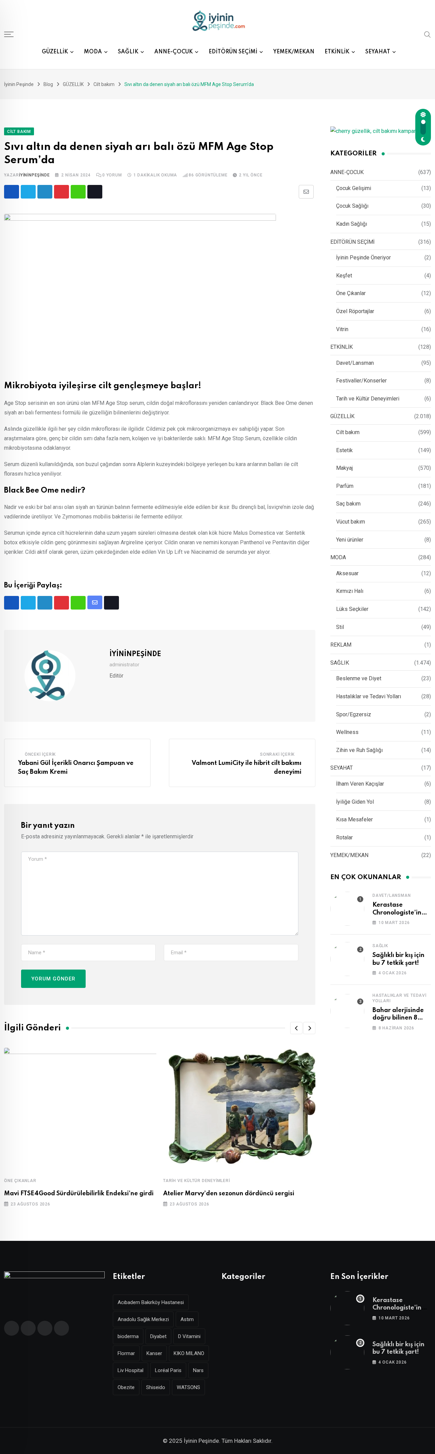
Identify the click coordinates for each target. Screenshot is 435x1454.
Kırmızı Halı (349, 591)
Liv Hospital (130, 1370)
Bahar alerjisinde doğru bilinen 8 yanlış (398, 1018)
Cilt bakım (348, 432)
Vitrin (342, 329)
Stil (340, 627)
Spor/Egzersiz (353, 714)
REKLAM (340, 645)
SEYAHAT (377, 52)
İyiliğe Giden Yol (355, 802)
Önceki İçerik (40, 754)
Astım (187, 1319)
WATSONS (188, 1387)
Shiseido (155, 1387)
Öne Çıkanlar (20, 1180)
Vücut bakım (350, 521)
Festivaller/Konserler (361, 380)
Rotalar (344, 837)
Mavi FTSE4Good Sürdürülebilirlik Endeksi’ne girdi (79, 1194)
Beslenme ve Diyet (358, 678)
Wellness (347, 732)
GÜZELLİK (55, 52)
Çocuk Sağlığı (352, 206)
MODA (93, 52)
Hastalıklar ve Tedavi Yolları (368, 696)
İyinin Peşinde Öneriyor (363, 257)
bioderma (128, 1336)
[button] (296, 1028)
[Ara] (427, 34)
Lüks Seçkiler (352, 609)
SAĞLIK (128, 52)
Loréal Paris (168, 1370)
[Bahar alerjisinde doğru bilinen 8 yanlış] (347, 1011)
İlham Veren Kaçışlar (360, 784)
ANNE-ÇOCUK (173, 52)
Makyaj (344, 468)
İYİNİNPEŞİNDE (34, 175)
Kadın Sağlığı (351, 224)
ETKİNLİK (337, 52)
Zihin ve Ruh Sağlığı (359, 750)
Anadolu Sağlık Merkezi (143, 1319)
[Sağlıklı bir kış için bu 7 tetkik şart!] (347, 959)
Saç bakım (348, 503)
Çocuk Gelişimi (353, 188)
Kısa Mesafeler (354, 819)
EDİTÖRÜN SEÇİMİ (233, 52)
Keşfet (344, 275)
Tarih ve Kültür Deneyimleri (196, 1180)
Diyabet (158, 1336)
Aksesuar (347, 573)
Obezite (126, 1387)
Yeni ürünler (349, 539)
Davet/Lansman (355, 363)
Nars (198, 1370)
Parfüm (344, 486)
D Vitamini (189, 1336)
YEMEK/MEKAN (293, 52)
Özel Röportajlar (355, 311)
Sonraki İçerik (277, 754)
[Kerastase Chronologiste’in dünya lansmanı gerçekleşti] (347, 909)
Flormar (126, 1353)
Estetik (344, 450)
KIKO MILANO (189, 1353)
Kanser (154, 1353)
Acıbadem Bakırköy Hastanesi (151, 1302)
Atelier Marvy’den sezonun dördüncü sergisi (228, 1194)
